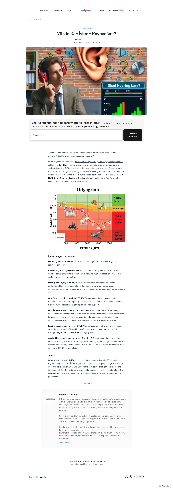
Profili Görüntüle (65, 443)
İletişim (70, 10)
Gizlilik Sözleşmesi (96, 464)
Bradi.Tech (84, 464)
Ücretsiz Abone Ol (133, 135)
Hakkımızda (57, 10)
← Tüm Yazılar (86, 384)
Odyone (77, 40)
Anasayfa (44, 10)
